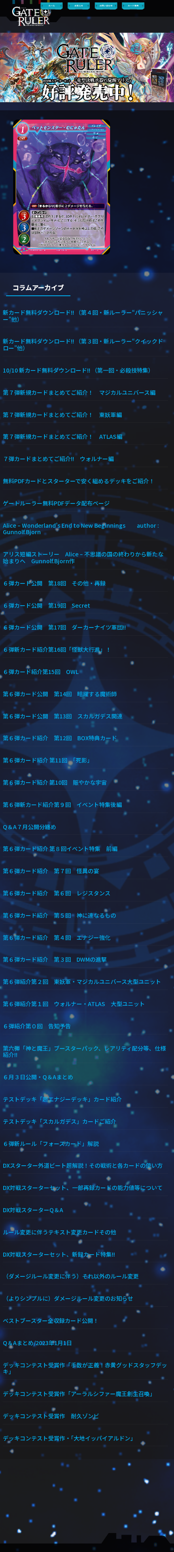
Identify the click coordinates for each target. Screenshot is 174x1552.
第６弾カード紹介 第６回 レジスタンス (56, 893)
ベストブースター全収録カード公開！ (51, 1320)
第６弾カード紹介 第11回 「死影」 (48, 760)
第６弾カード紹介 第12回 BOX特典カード (60, 737)
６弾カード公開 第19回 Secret (46, 605)
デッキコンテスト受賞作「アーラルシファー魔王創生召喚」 (79, 1393)
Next (164, 67)
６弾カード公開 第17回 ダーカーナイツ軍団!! (64, 627)
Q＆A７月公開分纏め (29, 826)
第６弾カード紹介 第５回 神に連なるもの (59, 915)
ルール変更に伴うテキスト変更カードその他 (59, 1232)
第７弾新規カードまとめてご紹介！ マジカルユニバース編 (79, 392)
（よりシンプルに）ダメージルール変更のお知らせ (68, 1298)
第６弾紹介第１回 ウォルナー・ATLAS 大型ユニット (74, 1003)
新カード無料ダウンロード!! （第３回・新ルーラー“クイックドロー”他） (83, 344)
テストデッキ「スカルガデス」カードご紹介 (59, 1121)
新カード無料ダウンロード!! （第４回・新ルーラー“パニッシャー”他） (83, 315)
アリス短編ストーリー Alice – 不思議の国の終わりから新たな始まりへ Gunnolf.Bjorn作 (83, 557)
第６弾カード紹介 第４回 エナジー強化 (56, 937)
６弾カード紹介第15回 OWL (41, 671)
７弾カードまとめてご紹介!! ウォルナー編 (58, 458)
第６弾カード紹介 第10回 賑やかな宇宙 (55, 782)
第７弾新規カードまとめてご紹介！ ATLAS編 (62, 436)
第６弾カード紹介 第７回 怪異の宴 (51, 870)
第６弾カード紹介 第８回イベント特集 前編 (60, 848)
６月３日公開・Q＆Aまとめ (38, 1076)
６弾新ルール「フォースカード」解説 (51, 1143)
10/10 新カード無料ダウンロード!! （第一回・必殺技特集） (78, 370)
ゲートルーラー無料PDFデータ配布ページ (56, 503)
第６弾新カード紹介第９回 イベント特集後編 (62, 804)
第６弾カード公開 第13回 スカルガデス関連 (63, 716)
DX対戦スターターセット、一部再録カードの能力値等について (83, 1187)
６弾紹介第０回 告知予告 (37, 1026)
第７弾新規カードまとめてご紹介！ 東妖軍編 (62, 414)
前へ (9, 67)
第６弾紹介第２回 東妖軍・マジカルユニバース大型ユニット (82, 981)
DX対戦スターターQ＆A (33, 1209)
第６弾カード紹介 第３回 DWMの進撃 (55, 959)
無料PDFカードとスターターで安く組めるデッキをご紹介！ (79, 480)
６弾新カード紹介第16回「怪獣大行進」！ (57, 649)
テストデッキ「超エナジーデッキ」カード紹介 (62, 1099)
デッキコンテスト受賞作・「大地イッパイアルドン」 (69, 1438)
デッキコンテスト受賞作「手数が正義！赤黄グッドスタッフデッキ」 (85, 1368)
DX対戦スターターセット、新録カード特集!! (59, 1254)
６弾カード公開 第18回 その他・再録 (54, 583)
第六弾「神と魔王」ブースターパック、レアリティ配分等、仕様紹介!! (84, 1051)
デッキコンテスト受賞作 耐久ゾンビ (54, 1415)
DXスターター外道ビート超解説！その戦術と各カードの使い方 (83, 1165)
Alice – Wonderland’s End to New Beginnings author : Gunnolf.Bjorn (81, 528)
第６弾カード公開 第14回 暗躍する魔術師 (60, 693)
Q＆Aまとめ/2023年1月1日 (37, 1342)
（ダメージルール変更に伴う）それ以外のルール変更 (71, 1276)
